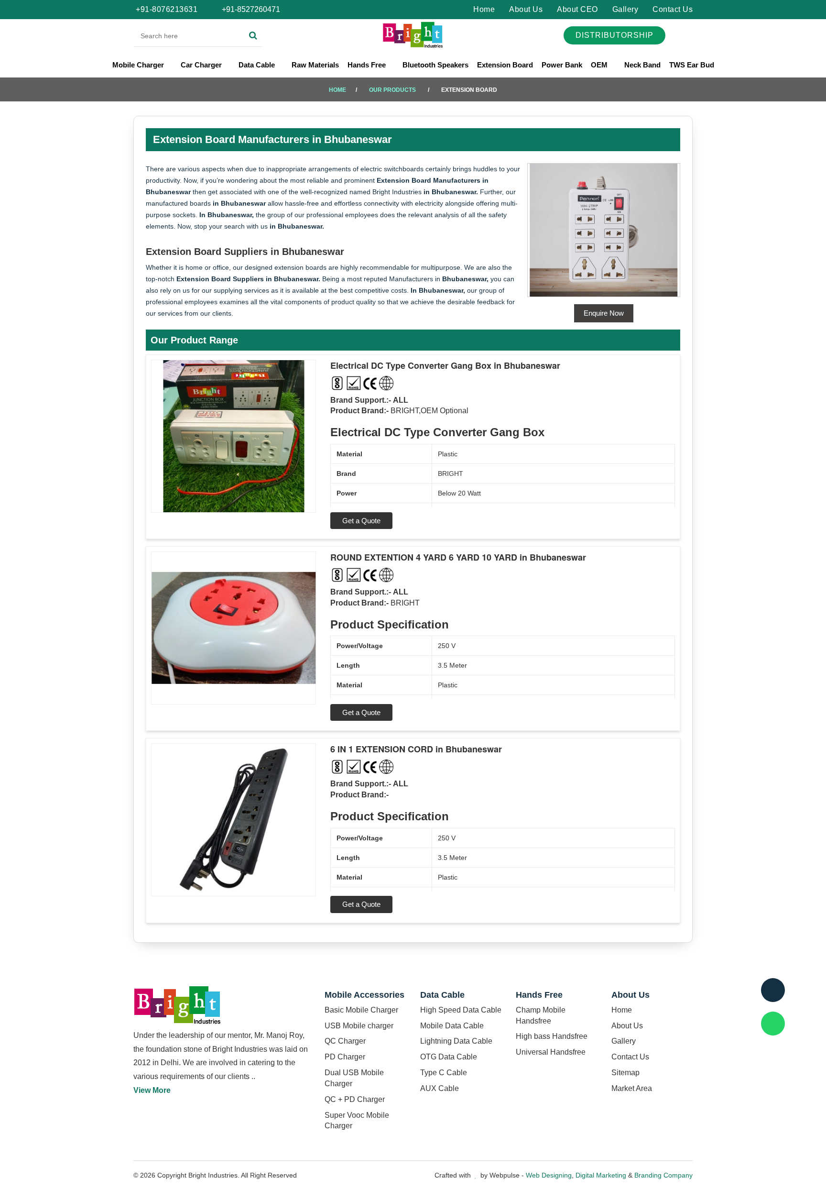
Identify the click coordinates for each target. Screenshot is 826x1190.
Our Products (392, 90)
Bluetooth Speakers (435, 65)
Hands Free (368, 65)
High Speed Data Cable (460, 1010)
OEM (600, 65)
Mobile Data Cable (452, 1026)
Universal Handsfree (551, 1052)
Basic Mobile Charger (361, 1010)
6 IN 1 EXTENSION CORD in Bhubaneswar (416, 749)
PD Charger (345, 1057)
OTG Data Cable (448, 1057)
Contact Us (672, 9)
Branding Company (663, 1175)
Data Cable (258, 65)
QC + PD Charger (355, 1099)
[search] (253, 36)
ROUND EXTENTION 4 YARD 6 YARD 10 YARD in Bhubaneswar (458, 557)
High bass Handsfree (551, 1036)
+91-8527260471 (250, 9)
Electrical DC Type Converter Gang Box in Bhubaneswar (445, 365)
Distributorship (614, 35)
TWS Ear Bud (691, 65)
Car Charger (202, 65)
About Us (526, 9)
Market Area (631, 1088)
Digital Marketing (601, 1175)
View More (152, 1090)
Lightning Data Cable (456, 1041)
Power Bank (562, 65)
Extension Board (505, 65)
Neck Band (642, 65)
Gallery (625, 9)
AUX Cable (439, 1088)
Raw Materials (315, 65)
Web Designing (549, 1175)
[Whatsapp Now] (773, 1024)
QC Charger (345, 1041)
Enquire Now (604, 313)
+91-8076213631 (166, 9)
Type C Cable (443, 1073)
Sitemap (625, 1073)
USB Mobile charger (359, 1026)
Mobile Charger (139, 65)
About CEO (577, 9)
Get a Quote (361, 521)
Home (484, 9)
